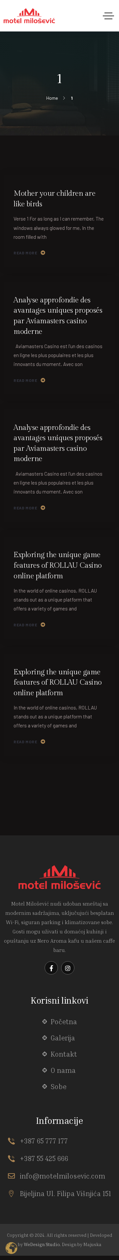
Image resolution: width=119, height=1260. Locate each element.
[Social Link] (51, 967)
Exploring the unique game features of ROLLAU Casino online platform (58, 565)
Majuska (92, 1244)
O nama (63, 1070)
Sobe (58, 1086)
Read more (25, 252)
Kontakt (64, 1054)
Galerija (63, 1038)
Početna (64, 1022)
